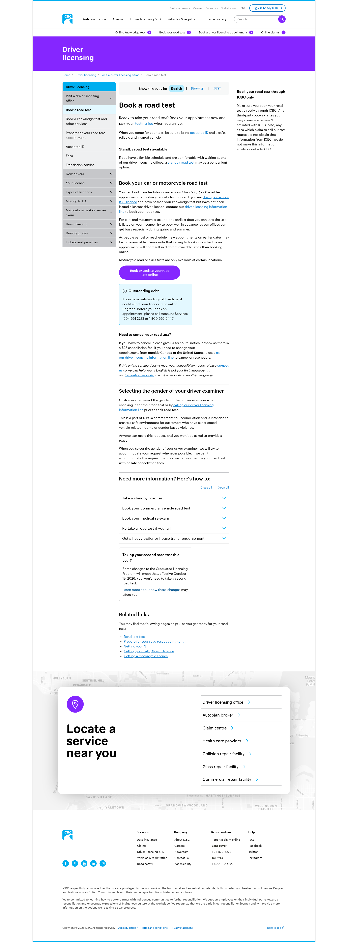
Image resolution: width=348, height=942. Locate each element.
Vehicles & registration (185, 19)
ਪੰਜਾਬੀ (217, 88)
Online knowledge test (130, 32)
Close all (206, 487)
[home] (67, 835)
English (176, 88)
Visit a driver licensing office (120, 75)
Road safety (217, 19)
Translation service (80, 165)
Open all (223, 487)
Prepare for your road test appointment (154, 641)
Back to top (274, 927)
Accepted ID (75, 146)
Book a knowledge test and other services (86, 121)
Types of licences (79, 192)
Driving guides (77, 233)
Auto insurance (94, 19)
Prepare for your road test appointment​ (85, 135)
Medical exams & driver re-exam (86, 212)
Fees (69, 156)
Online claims (270, 32)
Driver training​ (77, 224)
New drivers (75, 174)
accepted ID (199, 132)
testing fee (144, 123)
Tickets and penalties (82, 242)
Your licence (75, 183)
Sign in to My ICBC (266, 8)
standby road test (181, 162)
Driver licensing (86, 75)
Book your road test (172, 32)
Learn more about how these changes (151, 589)
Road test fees (135, 636)
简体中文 (197, 88)
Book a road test (78, 110)
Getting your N (135, 646)
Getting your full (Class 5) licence (149, 651)
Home (66, 75)
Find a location (229, 8)
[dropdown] (111, 98)
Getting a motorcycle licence (146, 656)
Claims (118, 19)
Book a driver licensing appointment (223, 32)
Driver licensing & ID (145, 19)
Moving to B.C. (77, 201)
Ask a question (127, 927)
